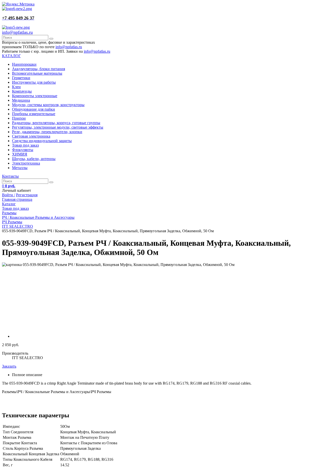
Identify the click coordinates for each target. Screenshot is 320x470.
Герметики (21, 78)
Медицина (21, 100)
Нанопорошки (24, 64)
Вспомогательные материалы (37, 73)
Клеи (16, 87)
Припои (19, 118)
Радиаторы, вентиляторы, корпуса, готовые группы (56, 123)
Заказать (9, 366)
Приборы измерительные (33, 114)
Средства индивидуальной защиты (42, 141)
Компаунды (22, 91)
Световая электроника (31, 136)
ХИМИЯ (19, 154)
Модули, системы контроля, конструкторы (48, 105)
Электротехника (26, 163)
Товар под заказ (25, 145)
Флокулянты (22, 150)
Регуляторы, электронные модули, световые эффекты (57, 127)
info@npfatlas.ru (17, 32)
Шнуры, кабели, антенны (34, 159)
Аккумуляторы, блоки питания (38, 69)
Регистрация (27, 195)
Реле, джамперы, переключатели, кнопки (47, 132)
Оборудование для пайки (33, 109)
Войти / (8, 195)
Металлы (20, 168)
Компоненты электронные (34, 96)
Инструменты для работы (34, 82)
